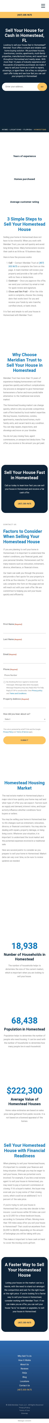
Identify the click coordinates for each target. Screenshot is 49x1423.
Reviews (24, 1368)
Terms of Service (22, 732)
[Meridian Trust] (15, 6)
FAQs (24, 1373)
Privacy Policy (8, 732)
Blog (24, 1377)
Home (5, 130)
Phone (10, 669)
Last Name (12, 639)
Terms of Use (24, 1410)
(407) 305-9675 (24, 504)
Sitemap (24, 1413)
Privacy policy (37, 691)
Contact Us (24, 1385)
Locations (15, 130)
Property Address (16, 699)
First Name (12, 624)
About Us (24, 1364)
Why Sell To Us (24, 1356)
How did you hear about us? (16, 714)
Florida (28, 130)
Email (9, 654)
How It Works (24, 1360)
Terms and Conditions (18, 693)
